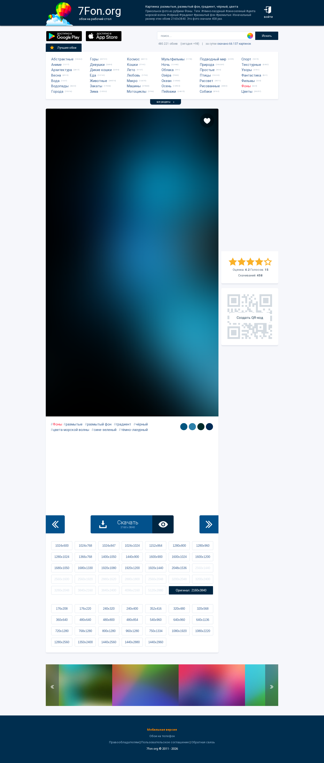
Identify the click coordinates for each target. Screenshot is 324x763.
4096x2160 (132, 590)
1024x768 (85, 545)
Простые (207, 70)
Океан (166, 81)
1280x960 (202, 545)
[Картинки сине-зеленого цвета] (200, 426)
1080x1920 (179, 631)
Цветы (246, 91)
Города (57, 91)
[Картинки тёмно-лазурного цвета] (209, 426)
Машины (134, 86)
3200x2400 (202, 579)
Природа (207, 65)
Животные (98, 81)
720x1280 (62, 631)
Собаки (206, 91)
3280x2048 (61, 590)
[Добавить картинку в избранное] (207, 120)
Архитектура (61, 70)
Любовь (133, 75)
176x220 (85, 608)
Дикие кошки (101, 70)
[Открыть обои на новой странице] (163, 524)
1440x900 (132, 557)
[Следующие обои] (208, 524)
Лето (131, 70)
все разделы (166, 102)
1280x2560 (61, 642)
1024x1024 (132, 545)
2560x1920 (85, 579)
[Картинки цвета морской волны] (183, 426)
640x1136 (202, 620)
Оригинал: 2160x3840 (191, 590)
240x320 (109, 608)
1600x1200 (202, 557)
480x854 (132, 620)
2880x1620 (108, 579)
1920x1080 (108, 568)
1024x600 (62, 545)
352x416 (156, 608)
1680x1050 (61, 568)
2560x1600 (61, 579)
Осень (166, 86)
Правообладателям (124, 742)
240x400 (132, 608)
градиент (123, 424)
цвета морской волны (71, 430)
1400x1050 (108, 557)
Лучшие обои (66, 47)
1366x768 (85, 557)
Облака (168, 70)
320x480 (179, 608)
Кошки (132, 65)
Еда (93, 75)
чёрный (142, 424)
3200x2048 (179, 579)
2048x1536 (179, 568)
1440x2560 (108, 642)
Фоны (246, 86)
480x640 (85, 620)
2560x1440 (202, 568)
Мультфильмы (173, 59)
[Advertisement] (249, 180)
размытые (74, 424)
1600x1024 (179, 557)
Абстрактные (62, 59)
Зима (94, 91)
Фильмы (248, 81)
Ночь (166, 65)
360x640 (62, 620)
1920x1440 (155, 568)
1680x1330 (85, 568)
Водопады (60, 86)
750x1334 (155, 631)
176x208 (62, 608)
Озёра (166, 75)
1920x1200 (132, 568)
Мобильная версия (162, 729)
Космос (133, 59)
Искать (267, 36)
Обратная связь (203, 742)
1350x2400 (85, 642)
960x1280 (132, 631)
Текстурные (251, 65)
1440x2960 (155, 642)
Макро (132, 81)
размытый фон (99, 424)
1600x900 (155, 557)
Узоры (246, 70)
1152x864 (155, 545)
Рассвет (206, 81)
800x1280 (109, 631)
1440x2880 (132, 642)
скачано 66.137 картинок (234, 43)
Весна (56, 75)
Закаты (96, 86)
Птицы (205, 75)
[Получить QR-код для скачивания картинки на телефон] (249, 316)
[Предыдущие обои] (55, 524)
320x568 (202, 608)
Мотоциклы (136, 91)
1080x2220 (202, 631)
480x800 (109, 620)
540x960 (156, 620)
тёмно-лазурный (134, 430)
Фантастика (251, 75)
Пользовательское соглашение (165, 742)
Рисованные (210, 86)
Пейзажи (169, 91)
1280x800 (179, 545)
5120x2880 (155, 590)
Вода (55, 81)
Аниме (56, 65)
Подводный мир (213, 59)
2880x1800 (132, 579)
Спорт (246, 59)
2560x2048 (155, 579)
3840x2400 (108, 590)
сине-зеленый (105, 430)
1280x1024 (61, 557)
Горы (94, 59)
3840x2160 (85, 590)
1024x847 (109, 545)
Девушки (97, 65)
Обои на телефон (162, 736)
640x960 (179, 620)
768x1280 (85, 631)
